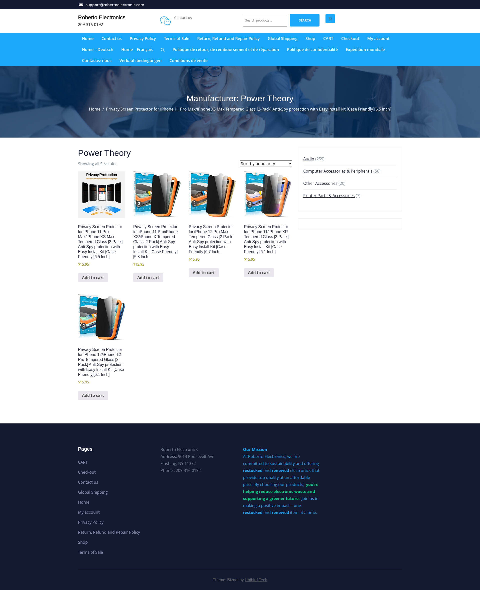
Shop (310, 38)
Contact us (112, 38)
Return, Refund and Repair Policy (228, 38)
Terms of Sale (176, 38)
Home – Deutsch (97, 49)
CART (328, 38)
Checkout (350, 38)
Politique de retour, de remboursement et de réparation (225, 49)
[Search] (162, 49)
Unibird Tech (256, 580)
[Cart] (330, 18)
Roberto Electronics (102, 17)
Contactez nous (97, 60)
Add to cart (93, 277)
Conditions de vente (189, 60)
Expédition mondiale (365, 49)
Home (88, 38)
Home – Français (137, 49)
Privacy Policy (143, 38)
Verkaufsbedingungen (141, 60)
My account (378, 38)
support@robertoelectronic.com (115, 5)
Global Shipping (283, 38)
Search (305, 20)
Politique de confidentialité (312, 49)
